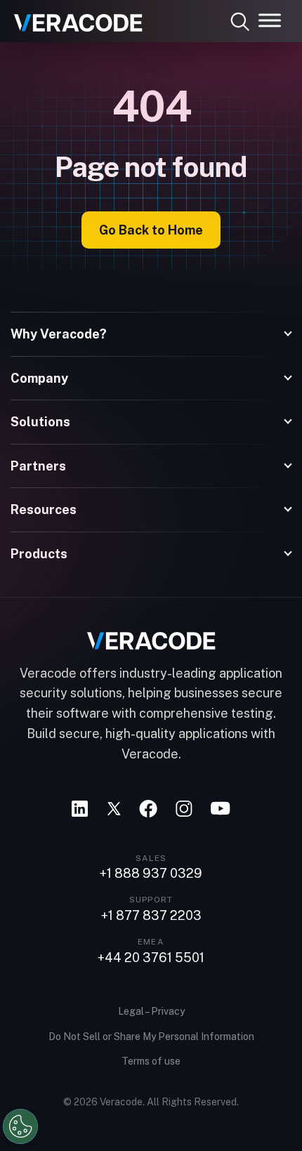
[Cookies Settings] (20, 1126)
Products (39, 553)
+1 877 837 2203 (151, 915)
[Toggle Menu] (269, 20)
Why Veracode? (59, 334)
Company (39, 378)
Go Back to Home (151, 230)
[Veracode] (73, 17)
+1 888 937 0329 (151, 873)
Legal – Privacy (151, 1011)
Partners (38, 466)
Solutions (40, 421)
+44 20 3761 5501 (151, 958)
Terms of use (151, 1061)
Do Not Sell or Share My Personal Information (151, 1036)
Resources (44, 509)
